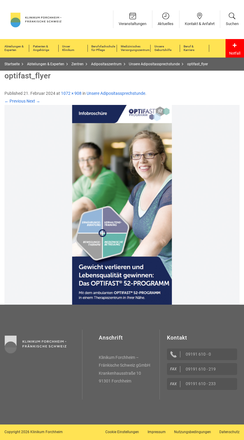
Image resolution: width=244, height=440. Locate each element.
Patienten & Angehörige (41, 48)
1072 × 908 (71, 93)
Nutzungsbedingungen (192, 432)
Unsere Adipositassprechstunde (116, 93)
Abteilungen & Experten (14, 48)
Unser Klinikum (68, 48)
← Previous (15, 101)
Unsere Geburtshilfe (162, 48)
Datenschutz (229, 432)
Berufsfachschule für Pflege (103, 48)
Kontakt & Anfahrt (200, 23)
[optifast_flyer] (122, 204)
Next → (33, 101)
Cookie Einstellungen (122, 432)
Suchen (232, 23)
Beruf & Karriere (189, 48)
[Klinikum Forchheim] (36, 19)
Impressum (157, 432)
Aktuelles (165, 23)
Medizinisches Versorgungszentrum (135, 48)
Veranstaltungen (132, 23)
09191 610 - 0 (198, 354)
